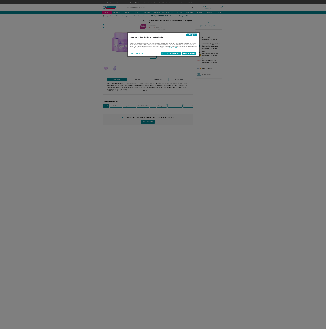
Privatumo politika (173, 47)
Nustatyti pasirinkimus (136, 53)
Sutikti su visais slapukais (170, 53)
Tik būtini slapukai (189, 53)
